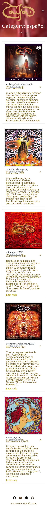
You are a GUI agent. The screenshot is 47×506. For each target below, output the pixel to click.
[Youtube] (20, 497)
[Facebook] (14, 497)
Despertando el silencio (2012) (20, 343)
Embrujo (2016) (13, 437)
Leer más (11, 295)
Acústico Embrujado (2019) (19, 84)
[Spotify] (26, 497)
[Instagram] (32, 497)
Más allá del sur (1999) (17, 169)
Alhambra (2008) (14, 252)
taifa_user (15, 86)
